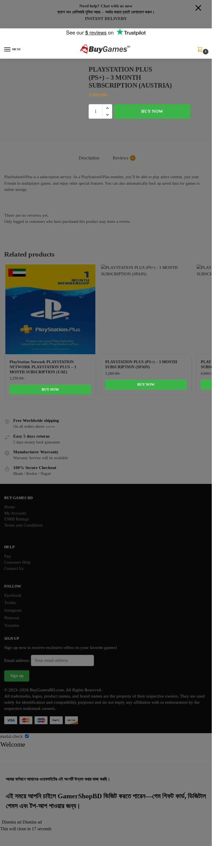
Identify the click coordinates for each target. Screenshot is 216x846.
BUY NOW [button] (50, 389)
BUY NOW (152, 111)
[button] (201, 51)
